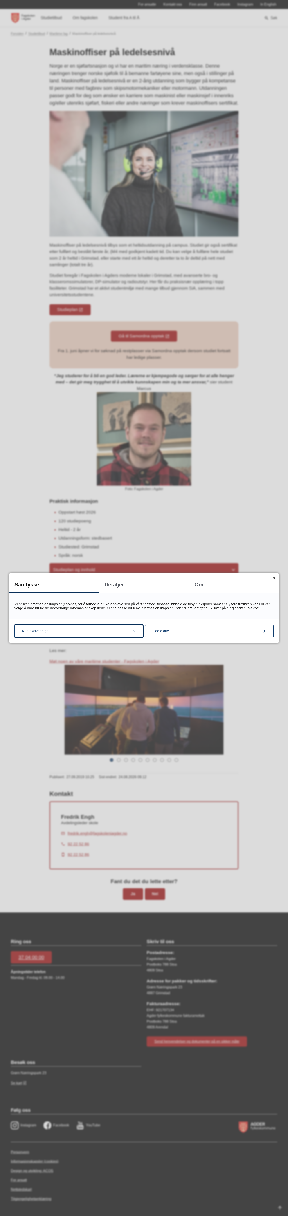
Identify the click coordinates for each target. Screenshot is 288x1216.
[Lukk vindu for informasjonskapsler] (274, 578)
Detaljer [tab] (114, 585)
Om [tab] (198, 585)
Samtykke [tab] (26, 585)
